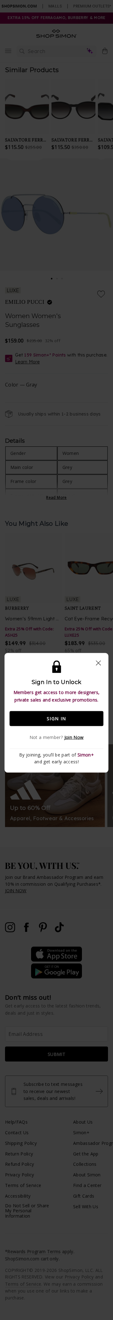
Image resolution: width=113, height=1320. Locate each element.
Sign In (56, 719)
